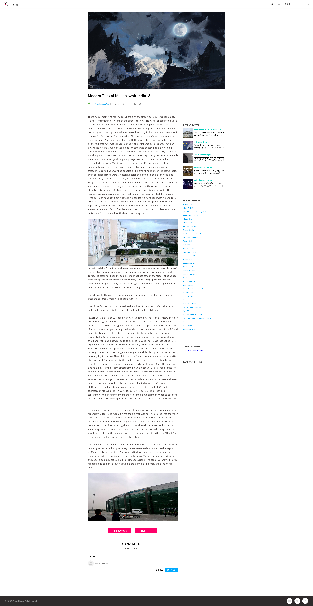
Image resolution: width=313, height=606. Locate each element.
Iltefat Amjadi (188, 248)
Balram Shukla (188, 230)
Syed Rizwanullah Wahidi (192, 314)
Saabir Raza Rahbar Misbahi (193, 289)
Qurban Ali (187, 278)
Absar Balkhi (188, 208)
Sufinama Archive (189, 303)
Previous (121, 531)
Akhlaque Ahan (189, 223)
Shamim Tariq (188, 292)
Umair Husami (188, 322)
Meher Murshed (189, 270)
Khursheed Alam (189, 263)
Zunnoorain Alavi (189, 333)
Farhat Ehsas (188, 245)
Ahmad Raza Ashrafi (190, 215)
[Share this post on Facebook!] (135, 104)
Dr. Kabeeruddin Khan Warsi (194, 234)
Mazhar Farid (188, 267)
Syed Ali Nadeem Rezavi (192, 307)
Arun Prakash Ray (102, 104)
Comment (171, 570)
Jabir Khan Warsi (189, 252)
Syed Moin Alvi (188, 311)
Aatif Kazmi (187, 204)
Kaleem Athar (188, 259)
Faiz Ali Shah (187, 241)
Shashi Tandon (188, 300)
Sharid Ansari (188, 296)
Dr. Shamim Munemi (190, 237)
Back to (301, 4)
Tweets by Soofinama (193, 350)
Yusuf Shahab (188, 325)
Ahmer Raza (187, 219)
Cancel (159, 570)
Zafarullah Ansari (189, 329)
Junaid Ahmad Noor (190, 256)
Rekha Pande (188, 285)
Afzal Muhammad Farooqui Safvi (195, 212)
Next (144, 531)
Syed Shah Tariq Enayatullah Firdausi (197, 318)
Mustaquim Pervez (190, 274)
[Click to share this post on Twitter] (140, 104)
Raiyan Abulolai (189, 281)
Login (287, 4)
